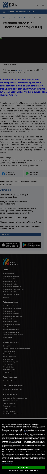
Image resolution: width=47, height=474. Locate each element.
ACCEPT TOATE (23, 467)
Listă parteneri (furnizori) (7, 463)
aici (12, 441)
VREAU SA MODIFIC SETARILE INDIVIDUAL (23, 471)
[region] (23, 446)
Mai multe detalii (27, 431)
